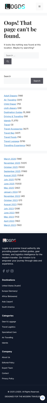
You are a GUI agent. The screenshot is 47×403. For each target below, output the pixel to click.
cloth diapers (10, 108)
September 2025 (12, 171)
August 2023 (10, 204)
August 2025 (10, 175)
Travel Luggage (11, 141)
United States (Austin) (11, 286)
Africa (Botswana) (9, 296)
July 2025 (9, 179)
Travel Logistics (8, 327)
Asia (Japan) (7, 301)
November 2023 (12, 196)
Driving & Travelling (13, 116)
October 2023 (11, 200)
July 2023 (9, 208)
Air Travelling (7, 337)
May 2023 (9, 217)
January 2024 (11, 192)
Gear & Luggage (9, 321)
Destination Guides (13, 112)
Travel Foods (10, 137)
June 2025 (9, 183)
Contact (5, 373)
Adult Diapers (10, 95)
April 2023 (9, 221)
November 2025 (12, 163)
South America (8, 307)
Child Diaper (10, 104)
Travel (7, 124)
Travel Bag (9, 133)
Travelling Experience (14, 145)
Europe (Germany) (9, 291)
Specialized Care (9, 332)
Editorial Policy (8, 362)
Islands (7, 120)
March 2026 (10, 159)
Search (7, 76)
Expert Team (7, 368)
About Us (6, 357)
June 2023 (9, 212)
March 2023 (10, 225)
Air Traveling (10, 100)
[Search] (7, 61)
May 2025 (9, 188)
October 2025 (11, 167)
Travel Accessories (13, 129)
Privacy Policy (8, 378)
